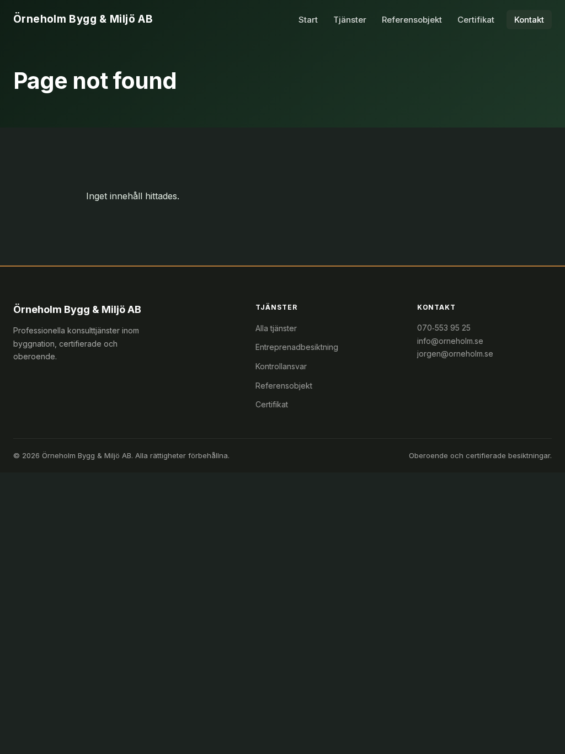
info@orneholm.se (450, 341)
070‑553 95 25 (444, 327)
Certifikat (475, 19)
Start (308, 19)
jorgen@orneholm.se (455, 353)
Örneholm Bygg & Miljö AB (83, 19)
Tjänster (349, 19)
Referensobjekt (412, 19)
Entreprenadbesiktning (296, 347)
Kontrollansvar (281, 366)
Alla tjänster (276, 328)
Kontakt (529, 19)
